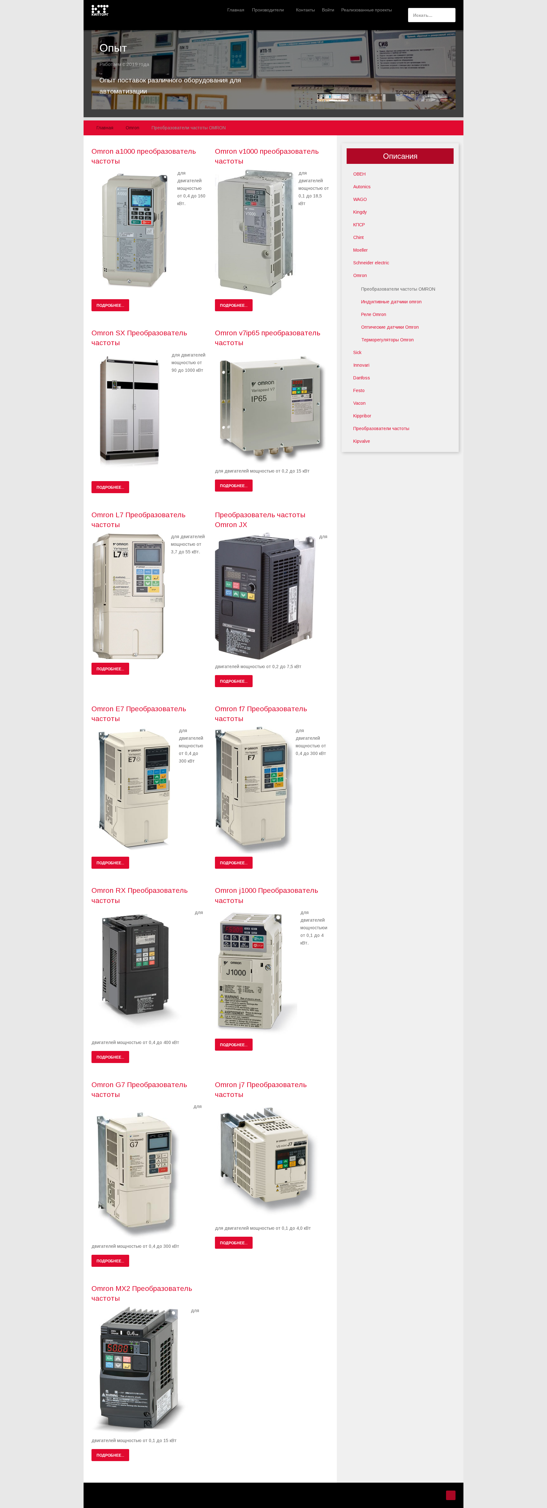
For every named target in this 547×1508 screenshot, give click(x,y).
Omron (360, 275)
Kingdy (360, 212)
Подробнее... (110, 305)
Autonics (362, 186)
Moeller (360, 250)
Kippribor (362, 415)
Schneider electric (371, 262)
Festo (359, 390)
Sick (357, 352)
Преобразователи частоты (381, 428)
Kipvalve (361, 441)
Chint (358, 237)
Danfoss (361, 377)
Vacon (359, 403)
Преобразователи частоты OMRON (398, 289)
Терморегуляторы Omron (387, 339)
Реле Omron (373, 314)
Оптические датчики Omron (390, 327)
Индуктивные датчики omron (391, 301)
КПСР (359, 224)
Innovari (361, 365)
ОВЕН (359, 174)
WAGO (360, 199)
